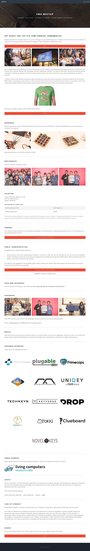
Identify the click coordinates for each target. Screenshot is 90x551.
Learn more (8, 152)
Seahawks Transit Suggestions (45, 273)
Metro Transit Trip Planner (45, 270)
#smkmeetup (54, 36)
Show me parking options (45, 237)
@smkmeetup (15, 323)
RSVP (45, 46)
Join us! (20, 491)
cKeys (3, 1)
